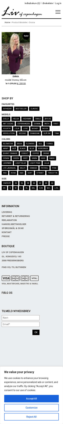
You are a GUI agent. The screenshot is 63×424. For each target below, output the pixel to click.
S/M (41, 188)
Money (35, 128)
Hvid (43, 158)
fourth (7, 128)
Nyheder (7, 109)
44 (46, 183)
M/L (48, 188)
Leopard (7, 163)
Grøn (34, 158)
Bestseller (21, 109)
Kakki (52, 158)
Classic (34, 109)
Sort (30, 173)
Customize (31, 407)
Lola (17, 128)
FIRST (55, 124)
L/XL (56, 188)
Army (5, 148)
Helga (16, 119)
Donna (37, 124)
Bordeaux (43, 148)
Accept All (31, 398)
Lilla (46, 163)
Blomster (8, 144)
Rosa (13, 173)
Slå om (47, 133)
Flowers (30, 144)
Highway (27, 119)
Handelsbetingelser (14, 224)
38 (28, 183)
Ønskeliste (48, 3)
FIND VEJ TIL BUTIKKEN (14, 267)
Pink (54, 168)
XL (27, 188)
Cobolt (24, 153)
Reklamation (9, 220)
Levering (7, 212)
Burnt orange (10, 153)
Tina (56, 133)
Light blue (20, 163)
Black (23, 148)
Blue (32, 148)
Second (22, 133)
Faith (46, 124)
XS (4, 188)
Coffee (35, 153)
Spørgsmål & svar (13, 228)
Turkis (49, 144)
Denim (6, 158)
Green (16, 158)
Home (7, 22)
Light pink (35, 163)
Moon (45, 128)
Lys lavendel (9, 168)
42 (40, 183)
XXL (33, 188)
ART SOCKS (8, 124)
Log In (58, 3)
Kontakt (7, 232)
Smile (38, 119)
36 (22, 183)
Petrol (44, 168)
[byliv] (48, 119)
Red (5, 173)
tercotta (52, 173)
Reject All (31, 416)
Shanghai (34, 133)
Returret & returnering (16, 216)
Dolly (6, 119)
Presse (6, 236)
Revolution (9, 133)
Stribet (40, 173)
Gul (40, 144)
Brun (19, 144)
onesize (7, 183)
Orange (33, 168)
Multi (23, 168)
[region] (31, 395)
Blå (14, 148)
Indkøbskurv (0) (32, 3)
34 (16, 183)
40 (34, 183)
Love (25, 128)
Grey (25, 158)
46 (52, 183)
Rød (22, 173)
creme (46, 153)
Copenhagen (23, 124)
